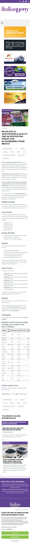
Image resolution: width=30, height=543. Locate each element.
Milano (12, 152)
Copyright (22, 148)
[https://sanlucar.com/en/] (15, 85)
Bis (16, 148)
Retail (6, 110)
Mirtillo (18, 152)
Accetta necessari (15, 537)
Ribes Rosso (6, 158)
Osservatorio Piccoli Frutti (9, 155)
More (24, 152)
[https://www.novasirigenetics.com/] (15, 33)
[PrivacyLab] (10, 529)
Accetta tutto (15, 533)
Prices (10, 110)
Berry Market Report (7, 148)
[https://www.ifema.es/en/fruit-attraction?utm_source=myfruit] (15, 99)
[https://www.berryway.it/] (15, 72)
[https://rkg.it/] (15, 59)
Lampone (5, 152)
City (3, 110)
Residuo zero (21, 155)
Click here (4, 388)
